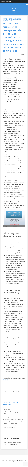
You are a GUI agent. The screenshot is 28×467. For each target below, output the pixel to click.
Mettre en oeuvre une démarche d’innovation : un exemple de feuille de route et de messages (13, 417)
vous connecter (14, 442)
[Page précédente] (4, 226)
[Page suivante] (6, 226)
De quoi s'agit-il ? (14, 391)
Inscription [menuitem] (8, 1)
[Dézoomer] (14, 226)
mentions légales (6, 460)
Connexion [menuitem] (3, 1)
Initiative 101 (14, 10)
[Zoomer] (16, 226)
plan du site (15, 460)
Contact (5, 380)
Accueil (4, 17)
